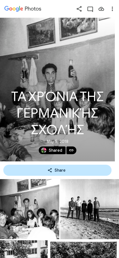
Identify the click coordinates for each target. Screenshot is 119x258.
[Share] (79, 8)
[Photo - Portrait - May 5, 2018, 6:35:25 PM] (89, 209)
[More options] (112, 8)
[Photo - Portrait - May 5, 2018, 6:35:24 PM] (29, 209)
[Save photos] (101, 8)
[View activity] (90, 8)
